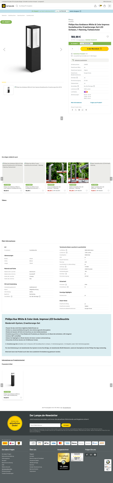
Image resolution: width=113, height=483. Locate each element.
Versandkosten (81, 39)
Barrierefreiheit (34, 469)
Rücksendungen (6, 471)
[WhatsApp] (82, 110)
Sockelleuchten (30, 15)
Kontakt (32, 456)
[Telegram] (86, 110)
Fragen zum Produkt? (96, 102)
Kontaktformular (59, 430)
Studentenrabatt (34, 460)
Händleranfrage (34, 462)
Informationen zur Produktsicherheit (13, 360)
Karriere (32, 464)
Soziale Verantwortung (36, 467)
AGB (3, 464)
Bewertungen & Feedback (37, 458)
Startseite (4, 15)
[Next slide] (61, 118)
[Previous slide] (3, 118)
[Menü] (110, 460)
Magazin (32, 454)
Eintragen (66, 425)
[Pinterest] (79, 110)
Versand (4, 460)
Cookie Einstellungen (7, 473)
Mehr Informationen (76, 102)
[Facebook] (72, 110)
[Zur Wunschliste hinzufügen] (108, 37)
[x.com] (75, 110)
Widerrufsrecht (6, 467)
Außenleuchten (12, 15)
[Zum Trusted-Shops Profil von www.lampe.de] (70, 461)
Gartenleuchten (21, 15)
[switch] (107, 469)
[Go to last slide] (2, 179)
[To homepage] (8, 6)
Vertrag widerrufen (7, 469)
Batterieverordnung (7, 462)
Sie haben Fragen (6, 454)
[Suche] (17, 6)
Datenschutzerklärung (35, 431)
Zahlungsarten (6, 458)
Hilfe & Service (107, 1)
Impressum (33, 471)
